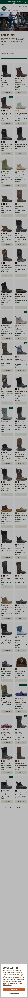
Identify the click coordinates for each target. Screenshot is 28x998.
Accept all (14, 989)
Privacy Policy (7, 985)
